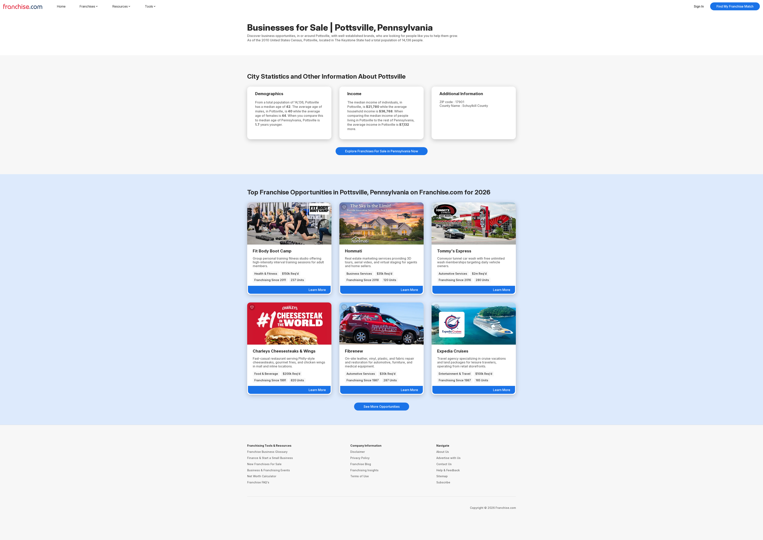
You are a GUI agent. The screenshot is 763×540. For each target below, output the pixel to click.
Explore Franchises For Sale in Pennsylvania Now (381, 151)
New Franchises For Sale (264, 464)
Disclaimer (357, 451)
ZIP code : (447, 102)
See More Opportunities (382, 407)
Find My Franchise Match (735, 6)
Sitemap (442, 476)
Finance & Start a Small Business (270, 458)
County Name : (451, 106)
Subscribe (443, 482)
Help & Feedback (448, 470)
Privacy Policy (360, 458)
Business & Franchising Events (268, 470)
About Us (442, 451)
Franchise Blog (360, 464)
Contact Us (444, 464)
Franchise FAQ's (258, 482)
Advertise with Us (448, 458)
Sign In (699, 6)
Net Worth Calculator (261, 476)
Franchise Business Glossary (267, 451)
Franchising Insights (364, 470)
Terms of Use (359, 476)
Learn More (317, 290)
